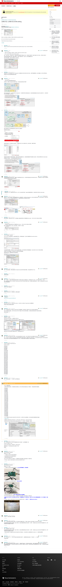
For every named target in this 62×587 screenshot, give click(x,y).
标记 (55, 25)
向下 (6, 48)
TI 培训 (15, 3)
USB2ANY (52, 23)
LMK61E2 (52, 22)
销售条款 (16, 581)
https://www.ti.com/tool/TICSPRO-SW (10, 298)
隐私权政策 (12, 581)
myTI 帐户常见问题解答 (20, 570)
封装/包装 (18, 566)
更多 (55, 27)
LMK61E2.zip (6, 418)
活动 (3, 566)
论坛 (9, 3)
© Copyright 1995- (5, 583)
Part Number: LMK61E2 (55, 35)
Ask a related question (22, 12)
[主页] (8, 1)
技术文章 (12, 3)
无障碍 (3, 581)
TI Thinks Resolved (53, 9)
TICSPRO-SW (53, 19)
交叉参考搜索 (19, 563)
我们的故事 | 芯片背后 (5, 565)
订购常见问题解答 (35, 565)
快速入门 (18, 3)
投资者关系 (4, 568)
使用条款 (20, 581)
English (22, 3)
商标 (23, 581)
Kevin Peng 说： (7, 51)
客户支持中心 (19, 565)
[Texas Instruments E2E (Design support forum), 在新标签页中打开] (51, 560)
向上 (4, 48)
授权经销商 (39, 565)
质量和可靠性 (19, 568)
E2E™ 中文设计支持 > (5, 3)
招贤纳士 (3, 561)
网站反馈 (26, 581)
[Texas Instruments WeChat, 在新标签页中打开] (48, 560)
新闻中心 (3, 563)
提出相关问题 (51, 5)
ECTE (52, 20)
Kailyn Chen (6, 50)
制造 (3, 570)
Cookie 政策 (7, 581)
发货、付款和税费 (35, 563)
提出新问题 (57, 5)
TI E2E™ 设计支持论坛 (20, 561)
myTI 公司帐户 (34, 561)
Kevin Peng (4, 24)
